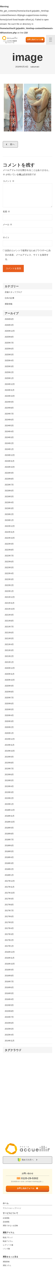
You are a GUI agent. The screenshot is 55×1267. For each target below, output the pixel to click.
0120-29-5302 (29, 1178)
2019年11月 (9, 745)
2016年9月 (9, 970)
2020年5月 (9, 709)
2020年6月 (9, 703)
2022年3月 (9, 579)
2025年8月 (9, 337)
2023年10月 (10, 467)
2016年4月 (9, 999)
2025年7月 (9, 343)
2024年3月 (9, 437)
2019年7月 (9, 768)
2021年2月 (9, 656)
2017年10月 (10, 893)
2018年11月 (9, 816)
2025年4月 (9, 360)
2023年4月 (9, 502)
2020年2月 (9, 727)
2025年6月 (9, 349)
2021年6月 (9, 632)
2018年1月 (9, 875)
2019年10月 (10, 751)
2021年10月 (10, 609)
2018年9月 (9, 828)
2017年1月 (9, 946)
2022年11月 (9, 532)
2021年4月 (9, 644)
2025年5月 (9, 354)
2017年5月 (9, 922)
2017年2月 (9, 940)
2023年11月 (9, 461)
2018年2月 (9, 869)
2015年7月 (9, 1017)
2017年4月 (9, 928)
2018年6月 (9, 845)
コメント (8, 181)
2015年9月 (9, 1005)
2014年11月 (9, 1041)
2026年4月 (9, 325)
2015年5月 (9, 1029)
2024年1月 (9, 449)
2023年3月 (9, 508)
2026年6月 (9, 319)
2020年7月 (9, 698)
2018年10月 (10, 822)
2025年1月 (9, 378)
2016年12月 (10, 952)
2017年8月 (9, 905)
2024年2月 (9, 443)
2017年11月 (9, 887)
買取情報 (8, 304)
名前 (6, 211)
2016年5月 (9, 993)
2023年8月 (9, 479)
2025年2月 (9, 372)
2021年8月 (9, 621)
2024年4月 (9, 431)
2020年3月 (9, 721)
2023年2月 (9, 514)
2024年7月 (9, 414)
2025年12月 (10, 331)
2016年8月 (9, 975)
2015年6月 (9, 1023)
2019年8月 (9, 763)
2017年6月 (9, 916)
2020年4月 (9, 715)
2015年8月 (9, 1011)
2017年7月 (9, 910)
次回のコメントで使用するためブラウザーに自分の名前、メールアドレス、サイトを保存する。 (28, 254)
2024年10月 (10, 396)
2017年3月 (9, 934)
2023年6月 (9, 490)
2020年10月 (10, 680)
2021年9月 (9, 615)
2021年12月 (10, 597)
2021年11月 (9, 603)
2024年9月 (9, 402)
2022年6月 (9, 561)
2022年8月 (9, 550)
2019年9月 (9, 757)
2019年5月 (9, 780)
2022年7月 (9, 556)
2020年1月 (9, 733)
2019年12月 (10, 739)
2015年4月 (9, 1035)
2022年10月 (10, 538)
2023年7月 (9, 485)
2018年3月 (9, 863)
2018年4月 (9, 857)
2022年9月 (9, 544)
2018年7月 (9, 839)
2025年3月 (9, 366)
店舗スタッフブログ (13, 292)
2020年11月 (9, 674)
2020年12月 (10, 668)
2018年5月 (9, 851)
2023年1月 (9, 520)
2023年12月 (10, 455)
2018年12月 (10, 810)
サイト (6, 237)
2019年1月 (9, 804)
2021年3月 (9, 650)
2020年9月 (9, 686)
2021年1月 (9, 662)
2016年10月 (10, 964)
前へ (12, 144)
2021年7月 (9, 627)
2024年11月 (9, 390)
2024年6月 (9, 420)
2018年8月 (9, 834)
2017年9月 (9, 899)
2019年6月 (9, 774)
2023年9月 (9, 473)
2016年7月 (9, 981)
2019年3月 (9, 792)
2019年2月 (9, 798)
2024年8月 (9, 408)
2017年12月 (10, 881)
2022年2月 (9, 585)
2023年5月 (9, 496)
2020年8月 (9, 692)
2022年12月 (10, 526)
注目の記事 (9, 298)
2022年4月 (9, 573)
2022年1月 (9, 591)
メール (7, 224)
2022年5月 (9, 567)
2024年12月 (10, 384)
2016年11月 (9, 958)
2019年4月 (9, 786)
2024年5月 (9, 425)
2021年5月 (9, 638)
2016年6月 (9, 987)
